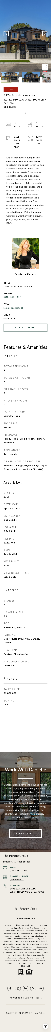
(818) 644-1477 (12, 297)
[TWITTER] (33, 988)
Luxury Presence (33, 998)
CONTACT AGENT (25, 327)
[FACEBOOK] (10, 988)
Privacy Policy (37, 1013)
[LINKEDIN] (25, 988)
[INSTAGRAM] (18, 988)
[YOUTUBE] (41, 988)
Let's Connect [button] (25, 833)
